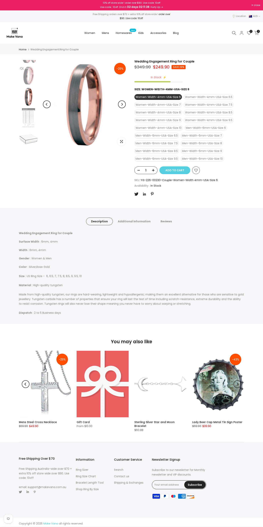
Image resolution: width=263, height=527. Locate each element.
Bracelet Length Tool (90, 483)
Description (99, 221)
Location (241, 16)
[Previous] (47, 104)
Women (89, 33)
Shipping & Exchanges (128, 483)
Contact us (121, 476)
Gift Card (83, 422)
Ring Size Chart (86, 476)
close (8, 5)
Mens (105, 33)
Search (118, 470)
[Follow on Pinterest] (152, 194)
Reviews (166, 221)
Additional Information (134, 221)
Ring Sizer (82, 470)
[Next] (122, 104)
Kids (141, 33)
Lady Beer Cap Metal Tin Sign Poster (217, 422)
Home (23, 49)
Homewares (125, 33)
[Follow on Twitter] (136, 194)
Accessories (158, 33)
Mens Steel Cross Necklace (38, 422)
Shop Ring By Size (87, 489)
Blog (176, 33)
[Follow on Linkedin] (144, 194)
